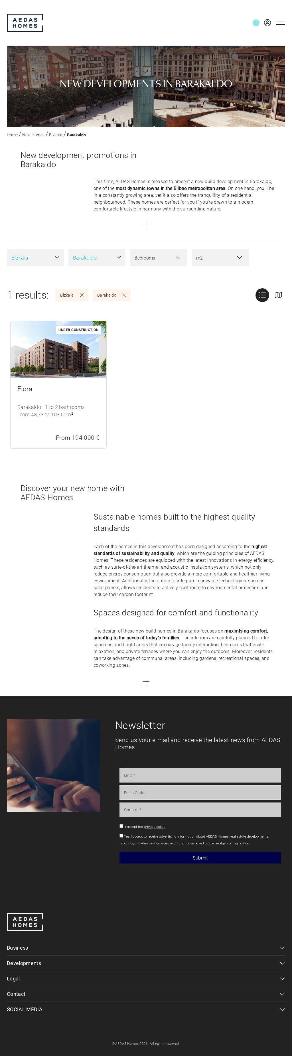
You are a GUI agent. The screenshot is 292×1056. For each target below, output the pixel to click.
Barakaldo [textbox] (85, 258)
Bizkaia (55, 135)
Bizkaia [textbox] (19, 258)
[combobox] (35, 257)
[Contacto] (256, 22)
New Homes (33, 135)
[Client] (265, 22)
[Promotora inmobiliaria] (25, 23)
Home (12, 135)
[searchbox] (153, 258)
